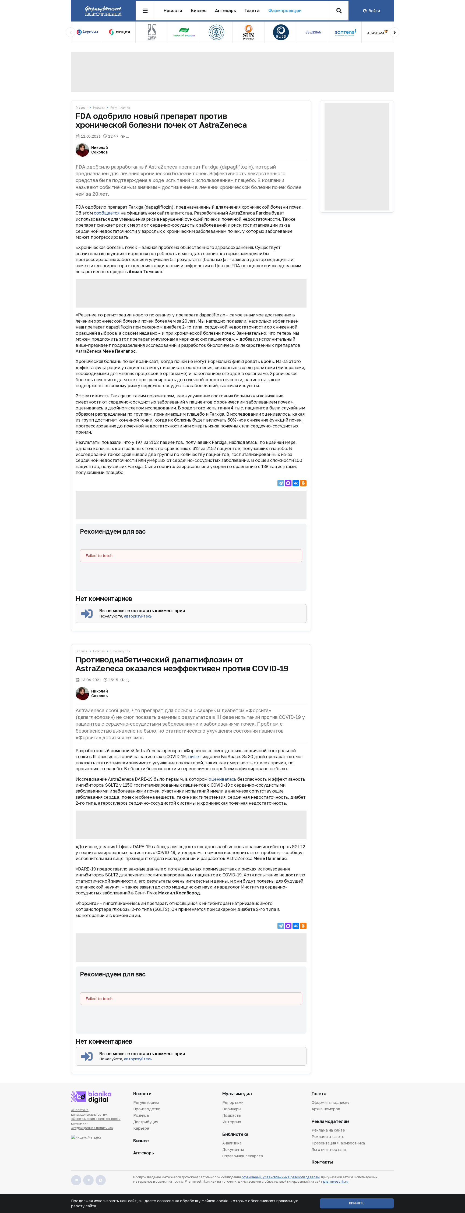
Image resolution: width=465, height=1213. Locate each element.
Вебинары (231, 1109)
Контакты (322, 1162)
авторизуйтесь (138, 616)
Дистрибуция (145, 1121)
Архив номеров (326, 1109)
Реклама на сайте (328, 1130)
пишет (194, 756)
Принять (357, 1203)
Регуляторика (120, 107)
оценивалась (222, 779)
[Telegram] (280, 483)
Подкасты (231, 1115)
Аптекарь (225, 10)
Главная (81, 107)
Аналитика (232, 1143)
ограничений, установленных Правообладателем (281, 1177)
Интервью (231, 1121)
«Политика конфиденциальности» (89, 1112)
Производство (120, 651)
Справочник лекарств (242, 1156)
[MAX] (288, 483)
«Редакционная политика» (92, 1128)
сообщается (106, 213)
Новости (173, 10)
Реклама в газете (328, 1136)
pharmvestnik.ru (335, 1181)
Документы (233, 1149)
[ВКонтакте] (296, 483)
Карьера (141, 1128)
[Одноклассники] (303, 483)
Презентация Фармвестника (338, 1143)
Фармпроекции (285, 10)
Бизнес (198, 10)
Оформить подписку (331, 1103)
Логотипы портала (329, 1149)
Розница (141, 1115)
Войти (374, 10)
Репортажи (233, 1103)
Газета (252, 10)
